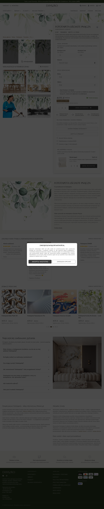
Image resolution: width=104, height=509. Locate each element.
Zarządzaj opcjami (64, 262)
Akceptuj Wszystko (40, 262)
